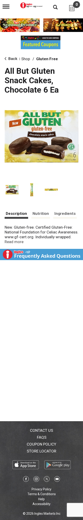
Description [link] (16, 213)
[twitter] (47, 480)
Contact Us (41, 430)
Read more (14, 241)
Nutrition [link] (41, 213)
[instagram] (36, 480)
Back (12, 58)
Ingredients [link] (65, 213)
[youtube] (57, 480)
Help (41, 499)
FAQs (41, 437)
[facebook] (26, 480)
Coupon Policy (41, 444)
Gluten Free (47, 59)
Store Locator (41, 451)
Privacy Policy (41, 489)
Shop (25, 59)
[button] (12, 189)
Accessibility (41, 504)
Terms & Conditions (41, 494)
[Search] (52, 7)
